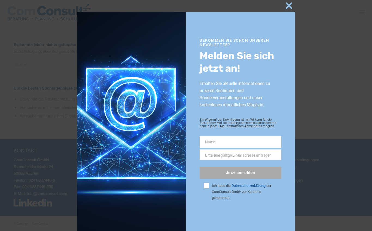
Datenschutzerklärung (248, 186)
